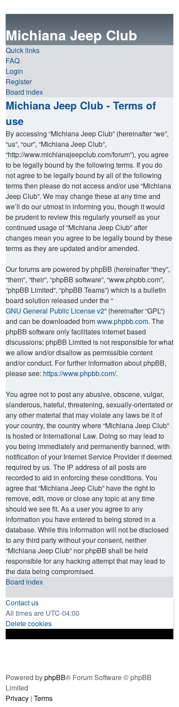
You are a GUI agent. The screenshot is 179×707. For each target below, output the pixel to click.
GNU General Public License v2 (55, 311)
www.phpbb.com (122, 321)
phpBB (55, 677)
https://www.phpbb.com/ (79, 373)
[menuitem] (13, 61)
